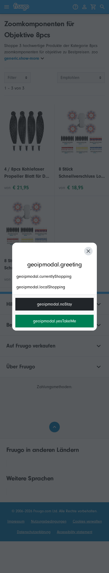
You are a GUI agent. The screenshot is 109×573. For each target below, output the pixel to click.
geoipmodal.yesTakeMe (54, 321)
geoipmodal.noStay (54, 304)
